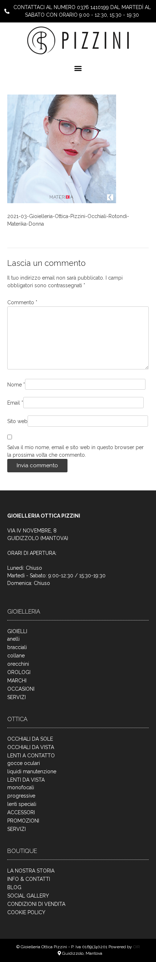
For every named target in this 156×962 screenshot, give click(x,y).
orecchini (18, 664)
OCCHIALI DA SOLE (30, 739)
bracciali (17, 647)
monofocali (20, 787)
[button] (78, 68)
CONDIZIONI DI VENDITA (36, 904)
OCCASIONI (20, 689)
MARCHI (16, 680)
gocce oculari (23, 763)
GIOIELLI (17, 631)
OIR (136, 946)
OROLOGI (18, 672)
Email (15, 403)
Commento (22, 302)
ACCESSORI (21, 812)
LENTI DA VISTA (26, 780)
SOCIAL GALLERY (28, 896)
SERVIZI (16, 697)
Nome (16, 385)
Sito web (17, 421)
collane (16, 655)
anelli (13, 639)
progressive (21, 796)
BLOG (14, 887)
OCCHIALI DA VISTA (30, 747)
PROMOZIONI (23, 821)
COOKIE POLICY (26, 912)
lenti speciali (21, 804)
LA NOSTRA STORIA (30, 871)
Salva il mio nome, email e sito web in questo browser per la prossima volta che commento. (75, 451)
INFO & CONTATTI (28, 879)
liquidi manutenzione (31, 771)
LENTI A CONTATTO (31, 755)
